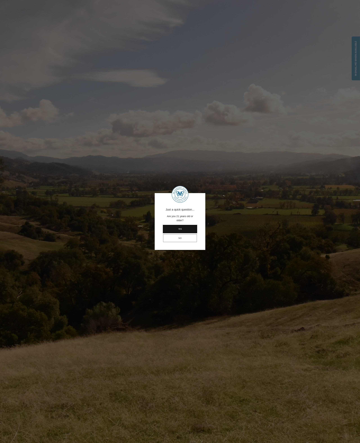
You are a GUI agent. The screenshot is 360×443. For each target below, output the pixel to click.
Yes (180, 229)
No (180, 238)
